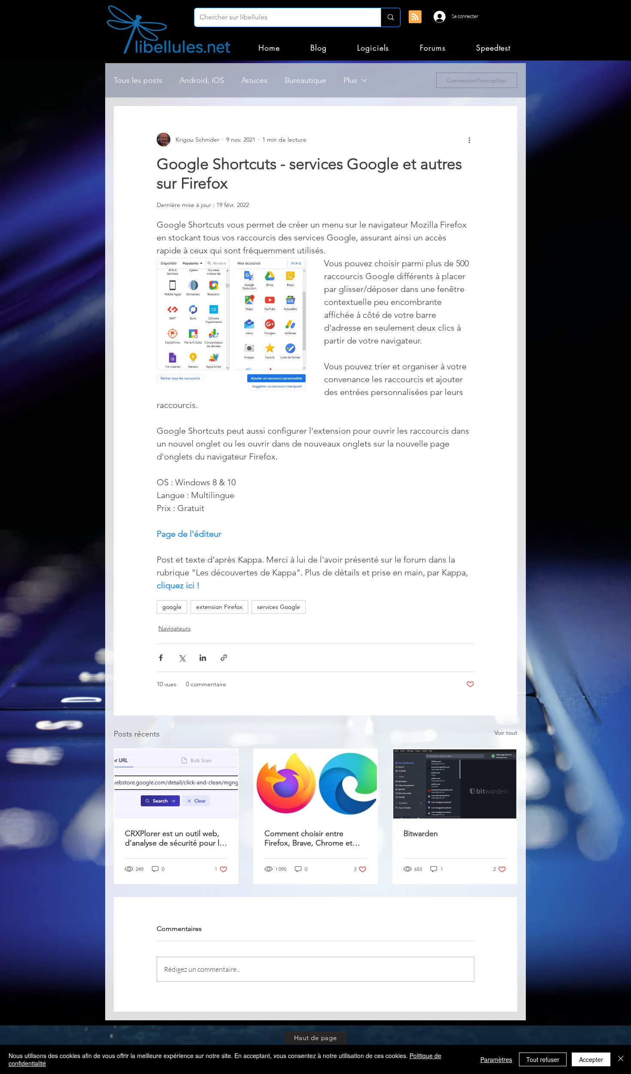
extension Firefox (219, 607)
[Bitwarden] (454, 783)
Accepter (591, 1059)
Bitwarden (420, 833)
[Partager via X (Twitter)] (182, 658)
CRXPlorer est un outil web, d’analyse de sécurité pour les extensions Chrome (176, 838)
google (172, 607)
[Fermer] (621, 1059)
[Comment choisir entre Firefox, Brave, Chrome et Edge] (315, 783)
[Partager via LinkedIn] (203, 658)
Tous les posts (138, 80)
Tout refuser (542, 1059)
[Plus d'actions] (469, 139)
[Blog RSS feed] (415, 17)
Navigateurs (174, 628)
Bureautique (305, 80)
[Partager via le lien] (224, 658)
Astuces (254, 80)
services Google (278, 607)
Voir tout (505, 732)
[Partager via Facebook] (161, 658)
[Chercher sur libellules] (390, 17)
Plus (350, 80)
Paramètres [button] (496, 1059)
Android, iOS (201, 80)
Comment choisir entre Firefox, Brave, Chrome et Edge (308, 838)
